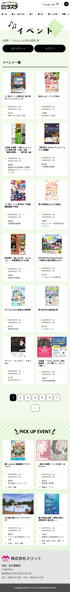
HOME (6, 40)
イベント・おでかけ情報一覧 (26, 40)
